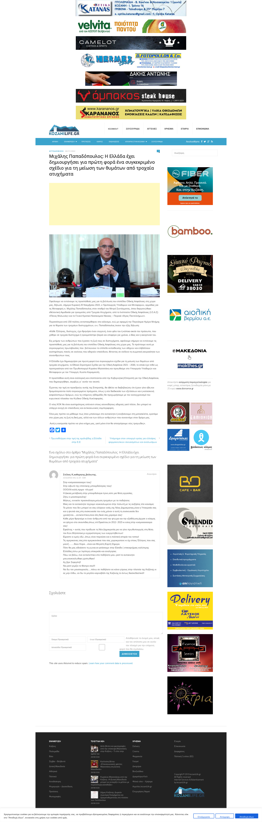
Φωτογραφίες (55, 796)
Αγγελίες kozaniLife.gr (142, 786)
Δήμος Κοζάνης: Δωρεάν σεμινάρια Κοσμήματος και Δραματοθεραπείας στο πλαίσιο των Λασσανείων (109, 796)
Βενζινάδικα (138, 771)
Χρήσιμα (168, 128)
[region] (131, 815)
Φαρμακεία (137, 756)
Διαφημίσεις (179, 751)
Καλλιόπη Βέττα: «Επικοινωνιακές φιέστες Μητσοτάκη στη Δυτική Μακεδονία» (106, 765)
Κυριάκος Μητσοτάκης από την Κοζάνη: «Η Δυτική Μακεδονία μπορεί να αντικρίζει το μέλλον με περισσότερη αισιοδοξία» (110, 780)
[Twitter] (204, 141)
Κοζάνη (52, 746)
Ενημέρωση (69, 141)
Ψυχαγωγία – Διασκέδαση (60, 786)
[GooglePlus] (208, 141)
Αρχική (55, 141)
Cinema (136, 751)
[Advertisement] (104, 204)
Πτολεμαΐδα (54, 751)
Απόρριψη (225, 816)
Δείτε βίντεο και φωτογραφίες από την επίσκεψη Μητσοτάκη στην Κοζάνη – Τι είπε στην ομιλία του (108, 750)
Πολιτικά (53, 776)
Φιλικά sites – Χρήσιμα (143, 781)
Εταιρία (185, 128)
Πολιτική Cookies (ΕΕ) (183, 756)
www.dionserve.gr (184, 388)
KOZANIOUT (113, 128)
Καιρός (100, 141)
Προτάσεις (86, 141)
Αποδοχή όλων (247, 816)
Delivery (136, 746)
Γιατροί (135, 761)
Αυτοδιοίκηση (56, 151)
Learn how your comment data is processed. (111, 663)
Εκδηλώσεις (114, 141)
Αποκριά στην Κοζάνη (135, 141)
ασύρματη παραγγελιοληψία (193, 382)
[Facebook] (201, 141)
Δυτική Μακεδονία (57, 766)
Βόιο (51, 756)
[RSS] (211, 141)
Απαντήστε (152, 474)
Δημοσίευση (129, 653)
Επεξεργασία (204, 816)
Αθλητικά (53, 771)
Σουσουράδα (132, 128)
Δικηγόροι (137, 766)
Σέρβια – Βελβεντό (57, 761)
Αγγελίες (152, 128)
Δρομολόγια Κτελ (140, 776)
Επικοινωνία (202, 128)
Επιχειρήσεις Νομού (141, 791)
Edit (84, 478)
